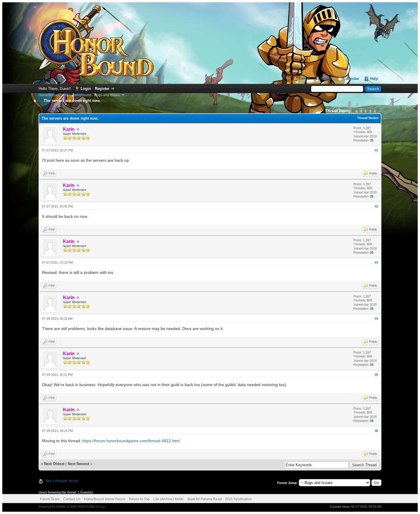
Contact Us (71, 499)
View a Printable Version (62, 481)
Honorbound (81, 95)
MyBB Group (95, 506)
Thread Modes (368, 118)
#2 (376, 206)
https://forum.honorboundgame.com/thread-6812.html (131, 440)
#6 (376, 430)
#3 (376, 262)
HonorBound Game (54, 95)
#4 (376, 318)
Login (86, 88)
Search (326, 78)
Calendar (351, 78)
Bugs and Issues (107, 95)
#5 (376, 374)
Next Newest (78, 464)
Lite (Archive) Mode (168, 499)
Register (102, 88)
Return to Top (139, 499)
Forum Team (49, 499)
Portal (304, 78)
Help (374, 78)
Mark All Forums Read (204, 499)
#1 (376, 150)
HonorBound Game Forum (104, 499)
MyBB (60, 506)
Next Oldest (54, 464)
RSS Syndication (238, 499)
